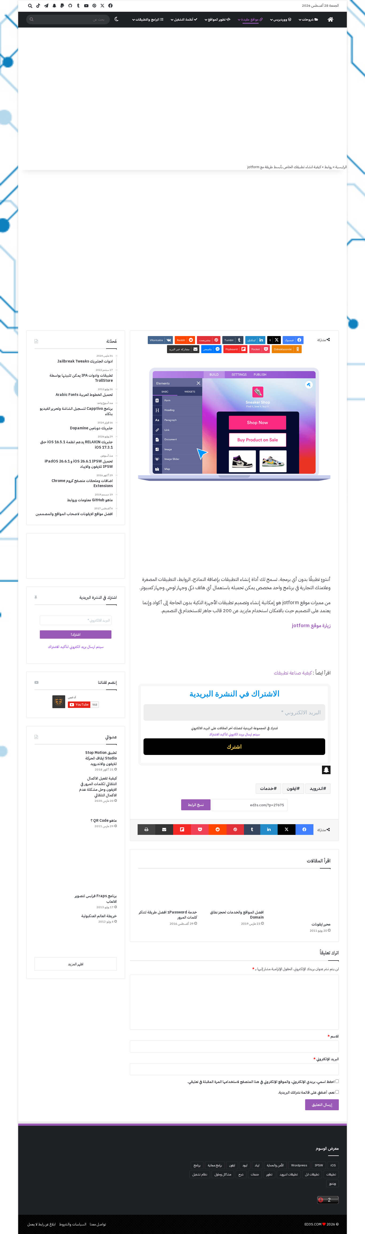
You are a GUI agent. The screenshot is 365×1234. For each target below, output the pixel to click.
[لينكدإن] (269, 829)
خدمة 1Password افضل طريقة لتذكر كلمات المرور (168, 914)
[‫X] (287, 829)
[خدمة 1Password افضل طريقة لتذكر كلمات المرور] (167, 890)
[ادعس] (218, 55)
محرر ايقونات (321, 924)
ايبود (245, 1165)
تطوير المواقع (217, 19)
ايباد (257, 1165)
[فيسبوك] (304, 829)
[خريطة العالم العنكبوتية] (54, 933)
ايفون (292, 788)
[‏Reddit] (218, 829)
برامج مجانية (215, 1165)
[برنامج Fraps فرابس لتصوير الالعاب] (73, 868)
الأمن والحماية (275, 1165)
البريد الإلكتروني (326, 1059)
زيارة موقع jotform (311, 625)
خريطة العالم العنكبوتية (99, 916)
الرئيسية (341, 166)
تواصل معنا (98, 1224)
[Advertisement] (182, 124)
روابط (328, 166)
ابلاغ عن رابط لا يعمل (42, 1224)
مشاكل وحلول (223, 1174)
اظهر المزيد (75, 964)
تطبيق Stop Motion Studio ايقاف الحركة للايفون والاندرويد (101, 758)
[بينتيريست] (235, 829)
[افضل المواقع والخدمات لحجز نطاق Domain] (234, 890)
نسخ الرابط (196, 805)
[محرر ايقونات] (301, 896)
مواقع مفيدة (250, 19)
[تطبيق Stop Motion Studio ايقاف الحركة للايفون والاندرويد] (54, 760)
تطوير (269, 1174)
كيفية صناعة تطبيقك (293, 672)
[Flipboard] (182, 829)
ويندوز (332, 1183)
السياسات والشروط (72, 1224)
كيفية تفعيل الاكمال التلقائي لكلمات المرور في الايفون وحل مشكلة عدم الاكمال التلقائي (98, 787)
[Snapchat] (234, 770)
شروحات (308, 19)
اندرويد (316, 788)
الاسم (333, 1036)
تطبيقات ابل (312, 1174)
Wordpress (299, 1165)
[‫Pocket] (200, 829)
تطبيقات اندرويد (289, 1174)
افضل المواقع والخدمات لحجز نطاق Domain (237, 914)
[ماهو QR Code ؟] (54, 829)
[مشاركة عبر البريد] (164, 829)
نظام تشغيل (199, 1174)
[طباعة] (146, 829)
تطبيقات (331, 1174)
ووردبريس (280, 19)
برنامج (197, 1165)
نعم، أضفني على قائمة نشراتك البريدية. (306, 1092)
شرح (241, 1174)
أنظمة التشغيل (184, 19)
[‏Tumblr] (252, 829)
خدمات (267, 788)
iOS (333, 1165)
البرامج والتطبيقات (147, 19)
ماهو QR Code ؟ (104, 820)
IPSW (319, 1165)
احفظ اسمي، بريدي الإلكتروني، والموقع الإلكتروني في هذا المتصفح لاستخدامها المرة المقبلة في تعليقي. (261, 1081)
